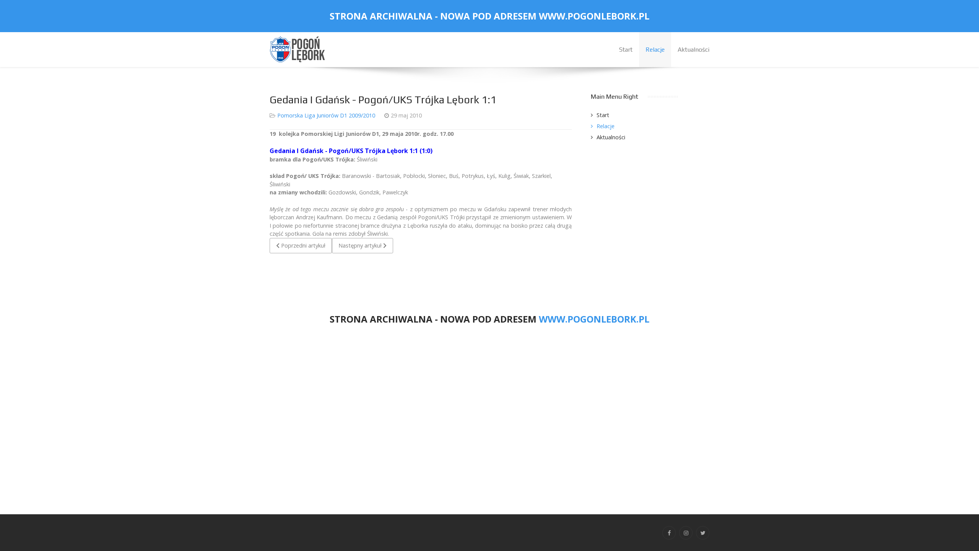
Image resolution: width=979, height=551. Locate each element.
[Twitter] (702, 533)
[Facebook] (669, 533)
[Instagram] (686, 533)
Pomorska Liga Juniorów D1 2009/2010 (326, 115)
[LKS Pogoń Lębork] (298, 48)
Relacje (606, 126)
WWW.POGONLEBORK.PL (594, 16)
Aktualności (611, 137)
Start (603, 115)
